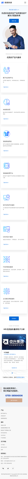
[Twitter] (8, 468)
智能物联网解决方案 (5, 427)
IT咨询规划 (3, 437)
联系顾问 (14, 318)
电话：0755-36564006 (6, 463)
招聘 (2, 449)
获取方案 (14, 21)
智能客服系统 (4, 418)
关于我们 (3, 444)
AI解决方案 (3, 425)
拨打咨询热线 (14, 400)
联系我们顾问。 (21, 377)
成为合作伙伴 (4, 447)
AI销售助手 (3, 415)
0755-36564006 (14, 395)
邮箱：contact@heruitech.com (8, 460)
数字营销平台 (4, 413)
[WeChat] (3, 468)
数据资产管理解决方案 (6, 430)
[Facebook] (13, 468)
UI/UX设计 (3, 435)
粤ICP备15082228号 (5, 474)
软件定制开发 (4, 432)
